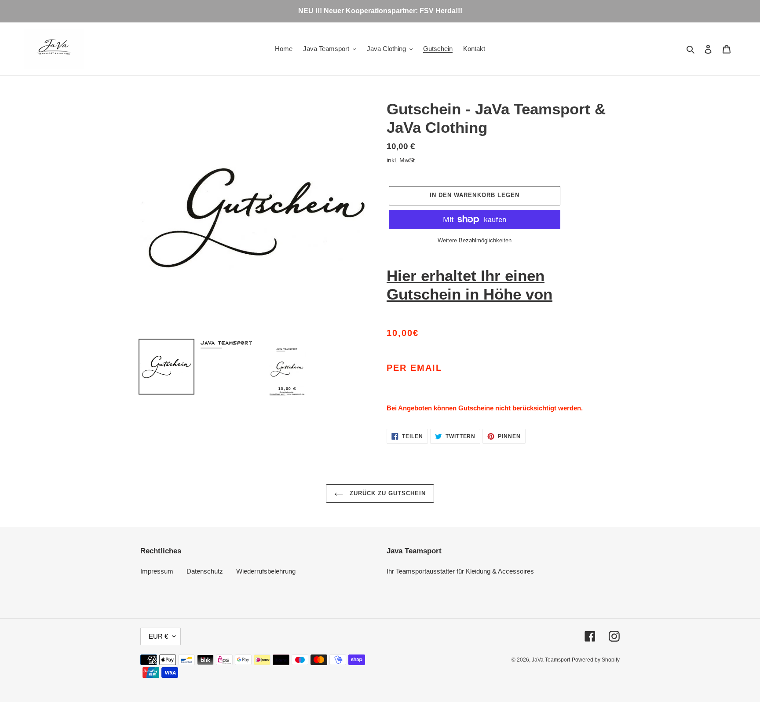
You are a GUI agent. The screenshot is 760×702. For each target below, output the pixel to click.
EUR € (158, 636)
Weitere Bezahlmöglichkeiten (475, 240)
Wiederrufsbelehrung (266, 571)
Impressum (156, 571)
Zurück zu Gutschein (386, 493)
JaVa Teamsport (551, 660)
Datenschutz (204, 571)
